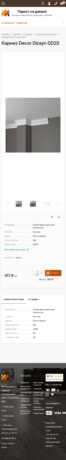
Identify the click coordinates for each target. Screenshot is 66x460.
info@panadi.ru (9, 438)
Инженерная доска (25, 412)
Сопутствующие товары (38, 400)
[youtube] (53, 390)
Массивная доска (38, 383)
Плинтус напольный (38, 408)
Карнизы (29, 34)
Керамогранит (25, 393)
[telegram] (52, 395)
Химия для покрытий (38, 393)
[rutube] (58, 390)
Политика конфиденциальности (54, 427)
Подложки (38, 413)
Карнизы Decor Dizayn (46, 34)
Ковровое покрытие (25, 399)
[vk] (48, 390)
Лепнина (17, 34)
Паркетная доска (25, 405)
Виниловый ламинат (25, 387)
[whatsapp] (47, 395)
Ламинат (24, 382)
